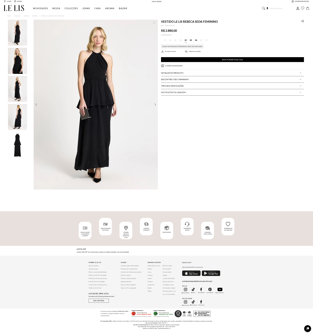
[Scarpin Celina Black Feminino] (163, 247)
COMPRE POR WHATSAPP (173, 66)
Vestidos (34, 16)
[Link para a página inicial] (9, 15)
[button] (96, 104)
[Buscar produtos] (263, 8)
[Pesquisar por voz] (267, 7)
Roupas (26, 16)
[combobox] (279, 8)
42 (87, 284)
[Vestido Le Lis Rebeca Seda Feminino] (102, 246)
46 (116, 284)
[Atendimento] (307, 328)
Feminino (17, 16)
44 (102, 284)
